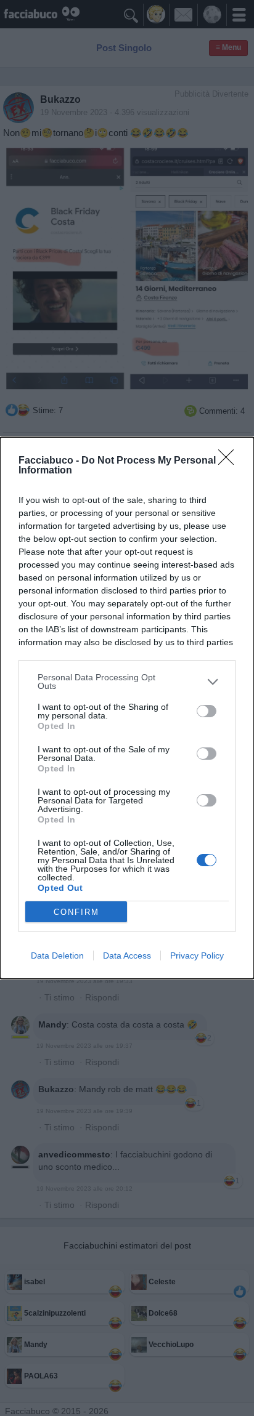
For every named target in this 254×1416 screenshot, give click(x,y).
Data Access (127, 955)
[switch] (206, 711)
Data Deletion (57, 955)
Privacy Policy (197, 955)
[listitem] (127, 681)
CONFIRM (76, 912)
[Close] (230, 461)
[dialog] (127, 708)
